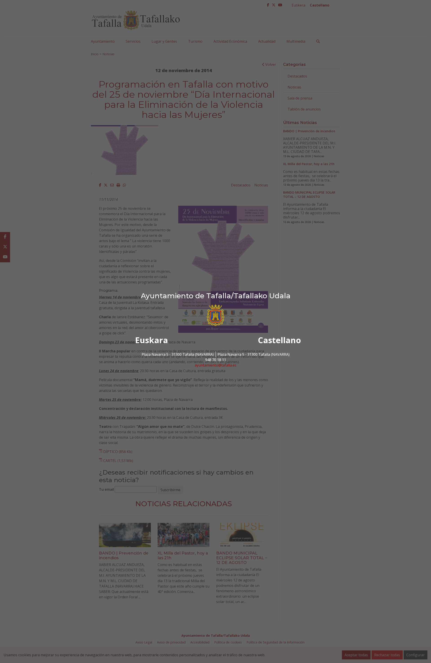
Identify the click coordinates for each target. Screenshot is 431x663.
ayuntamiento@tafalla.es (215, 365)
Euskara (151, 340)
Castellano (279, 340)
